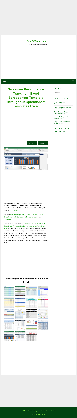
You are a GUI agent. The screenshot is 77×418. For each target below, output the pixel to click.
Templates (15, 210)
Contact (53, 411)
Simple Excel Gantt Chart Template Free (62, 122)
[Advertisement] (38, 18)
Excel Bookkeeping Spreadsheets (60, 103)
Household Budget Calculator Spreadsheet (63, 117)
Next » (42, 143)
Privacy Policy (32, 411)
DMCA (23, 411)
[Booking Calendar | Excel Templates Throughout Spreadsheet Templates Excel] (43, 291)
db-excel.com (38, 40)
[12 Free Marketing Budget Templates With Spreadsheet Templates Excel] (20, 302)
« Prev (31, 143)
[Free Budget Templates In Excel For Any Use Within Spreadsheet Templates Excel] (31, 325)
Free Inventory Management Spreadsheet (62, 108)
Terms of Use (44, 411)
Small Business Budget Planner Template (61, 112)
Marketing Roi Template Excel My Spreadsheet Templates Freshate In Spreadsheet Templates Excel (25, 226)
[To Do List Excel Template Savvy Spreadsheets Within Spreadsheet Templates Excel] (43, 302)
